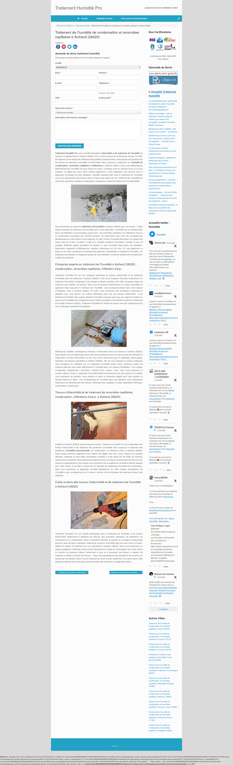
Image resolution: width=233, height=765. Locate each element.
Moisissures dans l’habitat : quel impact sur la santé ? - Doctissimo (163, 130)
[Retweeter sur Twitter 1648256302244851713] (155, 324)
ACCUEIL (84, 18)
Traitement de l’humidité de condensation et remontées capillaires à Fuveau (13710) (160, 636)
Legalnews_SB (161, 332)
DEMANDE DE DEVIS (104, 18)
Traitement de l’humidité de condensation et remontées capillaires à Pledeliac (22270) (160, 728)
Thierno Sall (159, 242)
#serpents (170, 398)
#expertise (153, 510)
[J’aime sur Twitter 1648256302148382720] (160, 363)
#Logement (163, 312)
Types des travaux (64, 108)
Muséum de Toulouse (164, 573)
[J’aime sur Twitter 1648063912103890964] (160, 419)
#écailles (159, 593)
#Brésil (171, 390)
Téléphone (104, 83)
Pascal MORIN (160, 477)
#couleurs (171, 590)
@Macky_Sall (155, 278)
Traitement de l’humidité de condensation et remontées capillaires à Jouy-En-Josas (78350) (163, 704)
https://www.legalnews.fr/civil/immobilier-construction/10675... (166, 319)
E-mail (58, 83)
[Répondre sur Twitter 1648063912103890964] (151, 419)
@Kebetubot (168, 275)
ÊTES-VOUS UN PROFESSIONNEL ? (134, 18)
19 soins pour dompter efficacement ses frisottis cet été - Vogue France (163, 151)
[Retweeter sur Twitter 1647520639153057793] (155, 566)
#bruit (171, 518)
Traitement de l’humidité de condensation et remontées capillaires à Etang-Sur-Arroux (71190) (160, 716)
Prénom (103, 73)
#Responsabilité (165, 309)
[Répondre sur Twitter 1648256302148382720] (151, 363)
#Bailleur (153, 309)
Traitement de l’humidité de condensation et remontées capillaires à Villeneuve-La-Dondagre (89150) (163, 669)
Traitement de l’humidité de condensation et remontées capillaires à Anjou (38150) (159, 626)
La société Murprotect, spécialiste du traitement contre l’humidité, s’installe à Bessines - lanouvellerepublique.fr (163, 105)
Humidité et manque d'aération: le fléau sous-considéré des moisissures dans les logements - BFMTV (163, 209)
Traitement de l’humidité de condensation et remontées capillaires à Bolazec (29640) (160, 694)
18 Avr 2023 (158, 296)
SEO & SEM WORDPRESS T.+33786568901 (161, 374)
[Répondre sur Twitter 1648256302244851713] (151, 324)
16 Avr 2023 (158, 480)
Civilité (58, 63)
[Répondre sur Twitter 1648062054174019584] (151, 470)
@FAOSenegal (155, 275)
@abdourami (154, 272)
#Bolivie (152, 409)
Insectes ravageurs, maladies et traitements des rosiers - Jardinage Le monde (162, 160)
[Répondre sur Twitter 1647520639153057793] (151, 566)
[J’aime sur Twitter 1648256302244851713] (160, 324)
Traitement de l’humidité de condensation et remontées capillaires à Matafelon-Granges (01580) (161, 682)
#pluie (152, 593)
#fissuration (164, 521)
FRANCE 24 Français (164, 427)
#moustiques (154, 398)
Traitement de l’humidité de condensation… (72, 572)
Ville (57, 98)
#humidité (153, 312)
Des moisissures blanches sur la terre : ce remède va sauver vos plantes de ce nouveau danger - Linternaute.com (163, 171)
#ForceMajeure (155, 315)
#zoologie (153, 590)
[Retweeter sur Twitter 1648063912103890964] (155, 419)
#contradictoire (165, 510)
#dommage (168, 496)
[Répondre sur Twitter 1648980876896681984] (151, 285)
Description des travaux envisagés (71, 117)
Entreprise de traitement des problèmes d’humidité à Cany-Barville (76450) (160, 657)
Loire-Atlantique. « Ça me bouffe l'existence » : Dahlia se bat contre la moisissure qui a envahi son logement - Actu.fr (163, 196)
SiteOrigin (115, 746)
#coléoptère (168, 593)
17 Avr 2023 (158, 380)
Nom (58, 73)
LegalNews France (162, 293)
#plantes (168, 259)
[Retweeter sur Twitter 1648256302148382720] (155, 363)
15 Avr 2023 (161, 577)
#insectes (162, 590)
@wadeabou (166, 272)
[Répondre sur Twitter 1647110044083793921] (151, 603)
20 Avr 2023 (171, 243)
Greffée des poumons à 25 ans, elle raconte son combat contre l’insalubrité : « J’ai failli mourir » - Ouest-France (163, 140)
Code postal (105, 98)
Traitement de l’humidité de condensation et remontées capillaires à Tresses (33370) (160, 647)
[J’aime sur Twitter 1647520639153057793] (160, 566)
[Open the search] (178, 18)
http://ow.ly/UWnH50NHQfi (165, 587)
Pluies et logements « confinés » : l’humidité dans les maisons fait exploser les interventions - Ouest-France (163, 184)
